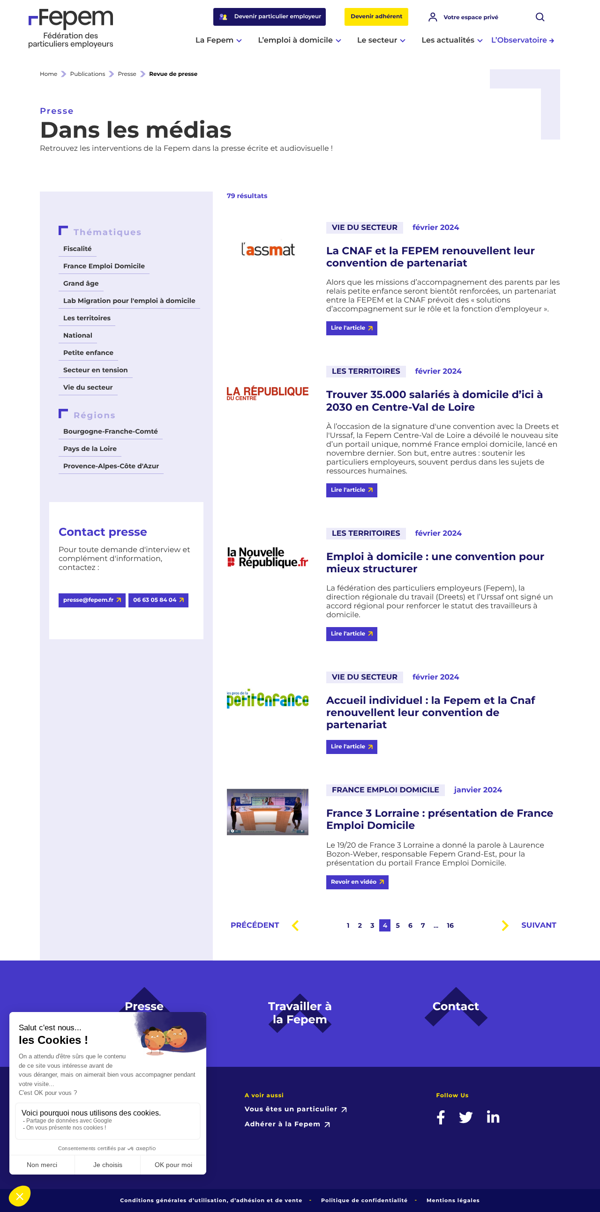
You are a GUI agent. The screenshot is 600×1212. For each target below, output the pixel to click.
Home (48, 74)
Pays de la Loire (90, 448)
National (77, 335)
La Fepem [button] (214, 40)
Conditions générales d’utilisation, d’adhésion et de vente (211, 1200)
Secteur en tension (95, 370)
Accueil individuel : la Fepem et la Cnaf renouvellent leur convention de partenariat (430, 713)
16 (450, 925)
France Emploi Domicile (104, 266)
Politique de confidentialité (364, 1200)
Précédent (255, 925)
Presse (127, 74)
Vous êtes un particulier (291, 1109)
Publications (87, 74)
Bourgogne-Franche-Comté (110, 431)
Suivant (539, 925)
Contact (456, 1006)
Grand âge (81, 283)
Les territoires (87, 318)
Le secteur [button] (377, 40)
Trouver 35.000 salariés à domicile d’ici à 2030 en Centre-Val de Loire (434, 401)
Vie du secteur (88, 387)
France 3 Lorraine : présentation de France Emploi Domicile (439, 819)
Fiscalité (77, 248)
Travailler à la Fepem (300, 1013)
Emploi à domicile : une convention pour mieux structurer (435, 563)
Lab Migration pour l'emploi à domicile (129, 300)
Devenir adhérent (376, 16)
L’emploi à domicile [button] (295, 40)
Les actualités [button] (447, 40)
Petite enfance (88, 352)
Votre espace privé (470, 17)
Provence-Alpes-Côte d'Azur (111, 466)
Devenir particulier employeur (277, 16)
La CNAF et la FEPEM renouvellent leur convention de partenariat (430, 257)
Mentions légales (453, 1200)
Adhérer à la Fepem (283, 1124)
